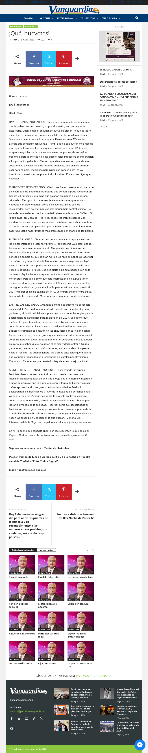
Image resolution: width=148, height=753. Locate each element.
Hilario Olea (30, 26)
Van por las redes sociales (18, 605)
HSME (102, 74)
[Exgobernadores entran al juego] (81, 621)
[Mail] (123, 2)
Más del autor (46, 550)
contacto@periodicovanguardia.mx (27, 711)
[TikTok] (128, 2)
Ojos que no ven (47, 663)
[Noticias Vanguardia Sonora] (74, 9)
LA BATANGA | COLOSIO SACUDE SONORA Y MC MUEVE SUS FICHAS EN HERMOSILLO (119, 97)
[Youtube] (139, 2)
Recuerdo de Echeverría (22, 633)
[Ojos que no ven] (51, 651)
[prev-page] (87, 550)
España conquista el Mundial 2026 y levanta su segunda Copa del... (126, 710)
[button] (137, 18)
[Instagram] (117, 2)
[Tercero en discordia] (22, 651)
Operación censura (78, 603)
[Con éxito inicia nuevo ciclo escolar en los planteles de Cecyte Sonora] (61, 710)
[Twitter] (134, 2)
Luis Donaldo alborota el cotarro (118, 81)
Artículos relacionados (23, 550)
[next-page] (92, 550)
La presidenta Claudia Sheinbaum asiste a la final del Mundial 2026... (127, 726)
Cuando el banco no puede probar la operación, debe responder (119, 114)
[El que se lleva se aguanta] (51, 591)
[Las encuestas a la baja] (81, 564)
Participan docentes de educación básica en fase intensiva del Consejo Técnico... (81, 693)
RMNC (16, 39)
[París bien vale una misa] (51, 621)
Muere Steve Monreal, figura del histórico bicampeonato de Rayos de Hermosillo (127, 693)
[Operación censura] (81, 591)
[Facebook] (111, 2)
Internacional (65, 18)
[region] (51, 81)
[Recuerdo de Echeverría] (22, 621)
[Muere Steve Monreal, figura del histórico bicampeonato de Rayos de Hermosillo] (107, 693)
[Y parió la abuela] (22, 564)
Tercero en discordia (20, 663)
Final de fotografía (48, 577)
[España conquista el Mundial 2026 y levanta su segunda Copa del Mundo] (107, 710)
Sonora (28, 18)
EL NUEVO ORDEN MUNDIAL (116, 69)
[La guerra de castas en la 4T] (81, 651)
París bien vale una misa (49, 635)
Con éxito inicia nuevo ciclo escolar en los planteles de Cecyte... (82, 708)
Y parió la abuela (18, 577)
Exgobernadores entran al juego (77, 635)
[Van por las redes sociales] (22, 591)
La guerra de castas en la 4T (80, 665)
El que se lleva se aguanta (47, 605)
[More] (77, 59)
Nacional (45, 18)
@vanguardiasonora (94, 675)
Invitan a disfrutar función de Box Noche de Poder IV (75, 516)
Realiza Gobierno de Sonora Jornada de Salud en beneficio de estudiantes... (82, 725)
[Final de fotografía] (51, 564)
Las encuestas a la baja (80, 577)
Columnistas (16, 26)
